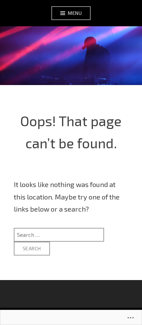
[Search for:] (59, 234)
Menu (75, 13)
